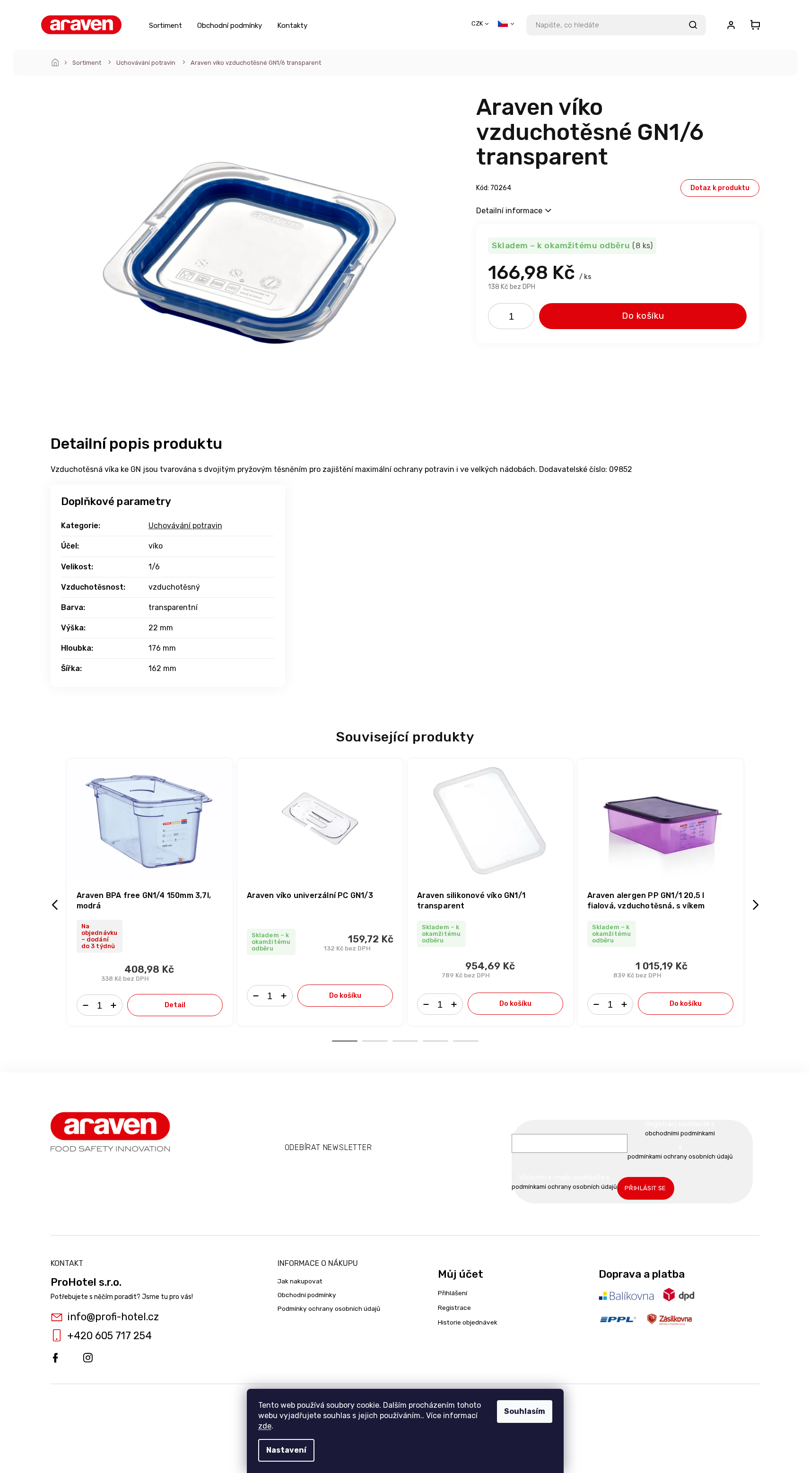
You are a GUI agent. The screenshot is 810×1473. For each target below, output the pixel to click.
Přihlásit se (645, 1188)
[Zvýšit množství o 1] (524, 318)
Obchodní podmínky (307, 1295)
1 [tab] (344, 1041)
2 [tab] (375, 1041)
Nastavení (286, 1450)
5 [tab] (466, 1041)
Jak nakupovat (300, 1281)
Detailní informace (509, 210)
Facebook (55, 1358)
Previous (56, 904)
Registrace (454, 1307)
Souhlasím (524, 1411)
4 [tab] (435, 1041)
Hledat (693, 25)
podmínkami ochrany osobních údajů (680, 1156)
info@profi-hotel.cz (113, 1317)
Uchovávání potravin (185, 525)
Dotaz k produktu (719, 188)
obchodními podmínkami (680, 1133)
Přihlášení (452, 1293)
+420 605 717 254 (109, 1336)
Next (757, 904)
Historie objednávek (467, 1322)
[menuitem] (165, 25)
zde (264, 1425)
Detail (175, 1005)
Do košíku (643, 315)
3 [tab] (405, 1041)
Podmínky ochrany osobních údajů (329, 1308)
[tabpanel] (150, 892)
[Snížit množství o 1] (498, 318)
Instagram (88, 1358)
